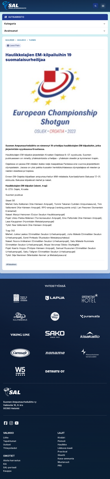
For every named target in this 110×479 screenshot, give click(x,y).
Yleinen (32, 40)
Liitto (5, 437)
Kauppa (7, 471)
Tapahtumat (9, 441)
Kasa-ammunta (66, 458)
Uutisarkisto (16, 17)
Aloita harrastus (11, 460)
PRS (60, 465)
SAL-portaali (9, 467)
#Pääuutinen (11, 264)
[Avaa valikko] (103, 6)
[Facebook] (5, 423)
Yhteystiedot (10, 448)
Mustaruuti (63, 462)
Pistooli (61, 441)
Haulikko (21, 40)
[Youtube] (17, 423)
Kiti (5, 464)
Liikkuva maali (65, 448)
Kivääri (61, 437)
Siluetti (61, 455)
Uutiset (7, 444)
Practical (62, 451)
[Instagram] (11, 423)
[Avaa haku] (95, 6)
